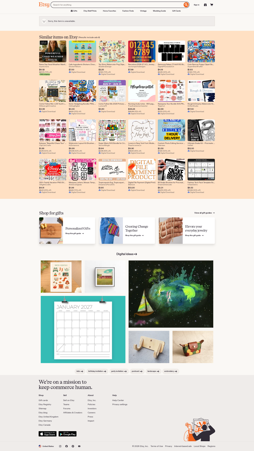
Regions (211, 446)
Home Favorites (109, 11)
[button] (46, 446)
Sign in (196, 5)
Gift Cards (176, 11)
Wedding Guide (159, 11)
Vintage (143, 11)
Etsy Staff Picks (90, 11)
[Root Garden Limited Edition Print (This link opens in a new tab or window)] (171, 294)
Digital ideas (124, 254)
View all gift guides (203, 213)
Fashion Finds (128, 11)
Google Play (67, 433)
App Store (47, 433)
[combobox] (117, 5)
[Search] (186, 5)
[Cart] (211, 5)
